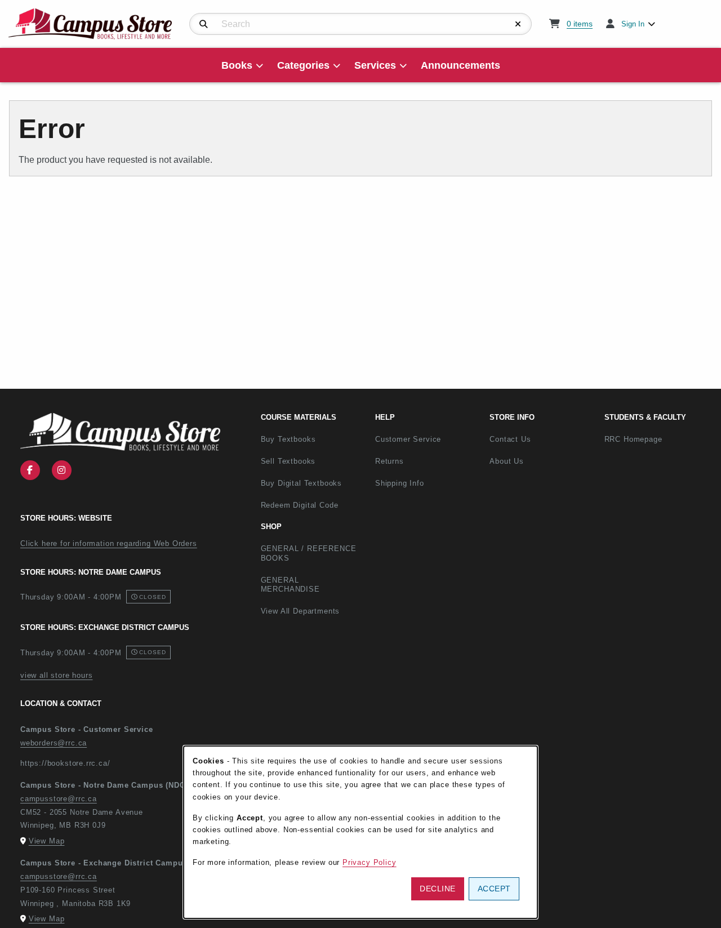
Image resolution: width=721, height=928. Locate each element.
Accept (494, 888)
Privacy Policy (369, 862)
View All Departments (300, 611)
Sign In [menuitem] (632, 24)
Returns (389, 461)
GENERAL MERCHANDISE (290, 585)
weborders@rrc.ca (53, 743)
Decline (438, 888)
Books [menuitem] (236, 65)
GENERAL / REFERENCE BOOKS (309, 553)
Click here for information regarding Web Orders (108, 543)
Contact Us (510, 439)
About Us (506, 461)
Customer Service (408, 439)
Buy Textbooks (288, 439)
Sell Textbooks (288, 461)
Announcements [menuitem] (460, 65)
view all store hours (56, 675)
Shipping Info (399, 483)
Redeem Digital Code (300, 505)
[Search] (203, 24)
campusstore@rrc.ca (58, 798)
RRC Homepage (657, 438)
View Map (47, 841)
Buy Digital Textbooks (301, 483)
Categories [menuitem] (303, 65)
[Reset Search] (518, 24)
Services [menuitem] (375, 65)
